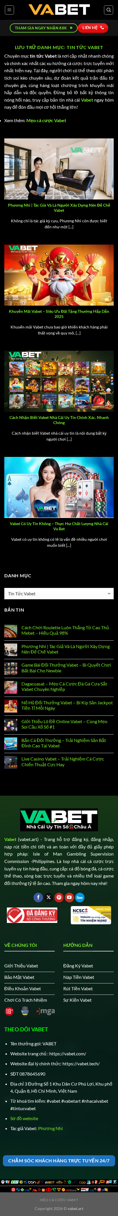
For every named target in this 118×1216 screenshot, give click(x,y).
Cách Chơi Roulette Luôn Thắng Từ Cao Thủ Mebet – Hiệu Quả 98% (65, 630)
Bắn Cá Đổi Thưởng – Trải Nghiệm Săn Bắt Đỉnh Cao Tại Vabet (63, 742)
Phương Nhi (50, 1128)
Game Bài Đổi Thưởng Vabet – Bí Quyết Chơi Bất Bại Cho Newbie (66, 667)
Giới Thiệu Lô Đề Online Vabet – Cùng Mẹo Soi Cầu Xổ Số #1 (64, 724)
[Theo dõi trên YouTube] (69, 897)
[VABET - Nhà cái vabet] (59, 10)
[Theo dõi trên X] (48, 897)
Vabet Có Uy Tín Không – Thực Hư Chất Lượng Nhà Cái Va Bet (59, 526)
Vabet (87, 99)
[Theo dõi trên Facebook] (38, 897)
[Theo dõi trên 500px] (79, 897)
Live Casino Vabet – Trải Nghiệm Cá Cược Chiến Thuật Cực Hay (62, 761)
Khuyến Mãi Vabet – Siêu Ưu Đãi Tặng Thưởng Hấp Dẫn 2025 (59, 314)
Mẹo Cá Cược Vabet (59, 1200)
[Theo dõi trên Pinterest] (59, 897)
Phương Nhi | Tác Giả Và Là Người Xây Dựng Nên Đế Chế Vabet (59, 208)
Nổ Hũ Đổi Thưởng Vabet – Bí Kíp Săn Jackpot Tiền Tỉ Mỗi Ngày (67, 705)
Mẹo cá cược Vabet (46, 120)
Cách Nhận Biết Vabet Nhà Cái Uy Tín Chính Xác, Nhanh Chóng (59, 420)
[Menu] (9, 10)
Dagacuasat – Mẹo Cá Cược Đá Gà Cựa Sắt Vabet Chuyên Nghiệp (64, 686)
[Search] (108, 10)
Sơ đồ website (24, 1118)
